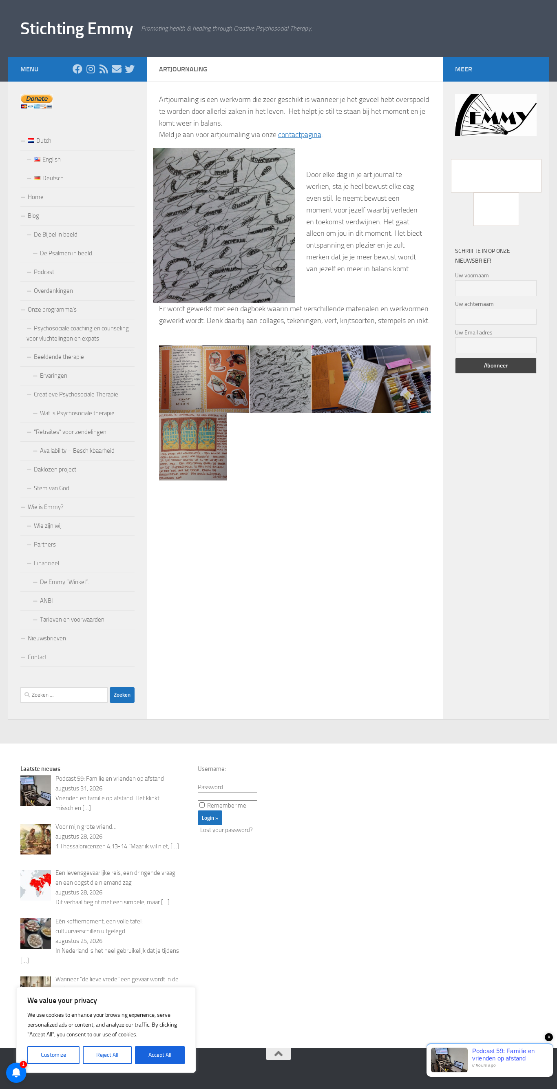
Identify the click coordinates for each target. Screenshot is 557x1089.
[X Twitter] (495, 209)
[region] (106, 1030)
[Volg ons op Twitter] (130, 69)
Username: (212, 768)
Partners (45, 544)
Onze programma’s (52, 309)
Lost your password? (226, 830)
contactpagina (299, 134)
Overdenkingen (53, 290)
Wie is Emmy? (46, 507)
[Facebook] (473, 176)
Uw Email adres (474, 332)
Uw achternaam (474, 304)
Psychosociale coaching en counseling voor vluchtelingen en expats (78, 333)
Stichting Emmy (76, 28)
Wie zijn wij (48, 525)
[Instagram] (518, 176)
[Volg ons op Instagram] (90, 69)
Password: (211, 787)
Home (36, 197)
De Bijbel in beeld (55, 234)
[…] (86, 808)
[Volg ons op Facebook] (77, 69)
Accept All (159, 1054)
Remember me (226, 805)
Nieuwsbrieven (47, 638)
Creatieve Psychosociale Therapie (76, 394)
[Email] (117, 69)
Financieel (46, 563)
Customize (53, 1054)
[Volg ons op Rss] (103, 69)
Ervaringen (53, 375)
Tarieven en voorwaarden (72, 619)
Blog (33, 215)
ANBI (46, 600)
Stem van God (51, 488)
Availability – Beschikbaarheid (77, 450)
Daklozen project (55, 469)
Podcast (44, 272)
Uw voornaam (472, 275)
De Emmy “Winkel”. (64, 582)
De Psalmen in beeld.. (67, 253)
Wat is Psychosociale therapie (77, 413)
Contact (37, 657)
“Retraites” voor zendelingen (70, 432)
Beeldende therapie (59, 357)
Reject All (107, 1054)
